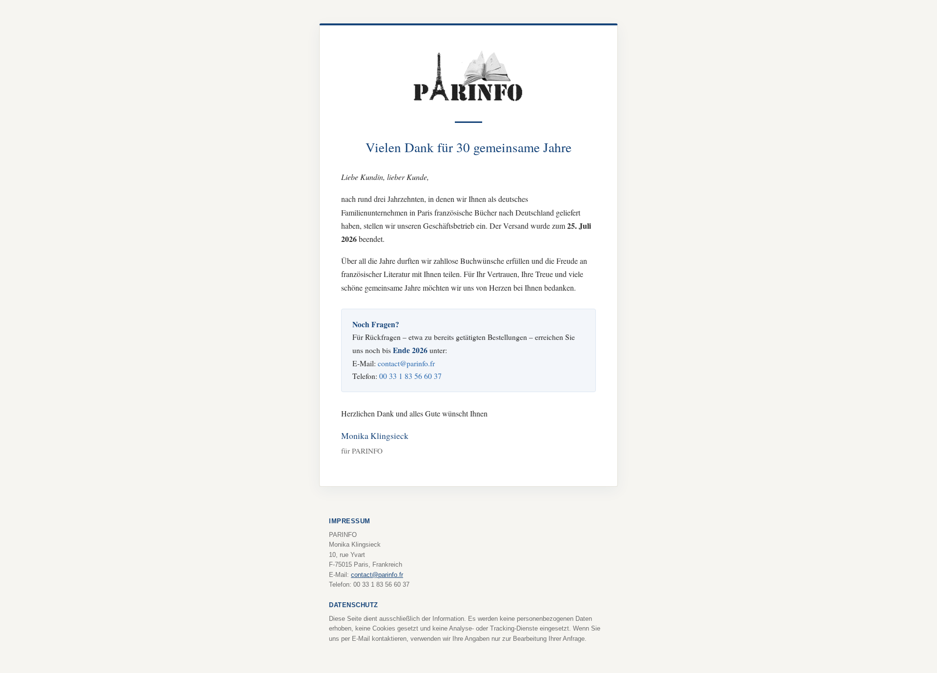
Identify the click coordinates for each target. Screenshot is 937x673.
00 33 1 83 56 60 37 (410, 376)
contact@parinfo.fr (406, 363)
